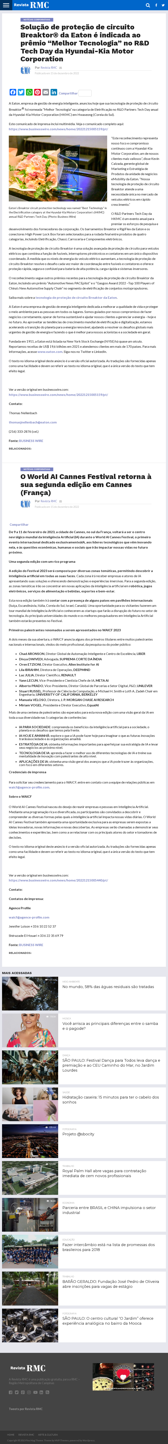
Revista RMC (49, 67)
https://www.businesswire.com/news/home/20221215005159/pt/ (58, 129)
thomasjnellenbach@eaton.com (33, 422)
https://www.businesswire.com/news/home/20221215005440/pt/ (58, 880)
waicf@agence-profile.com (29, 787)
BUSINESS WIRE (31, 441)
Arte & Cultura (48, 1434)
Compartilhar (68, 93)
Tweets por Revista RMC (26, 1409)
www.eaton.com (49, 351)
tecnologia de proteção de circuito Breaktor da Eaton (76, 297)
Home (10, 1434)
